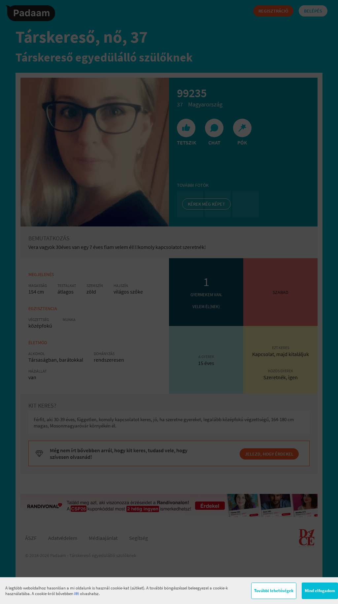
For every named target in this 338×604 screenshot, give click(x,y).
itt (76, 593)
